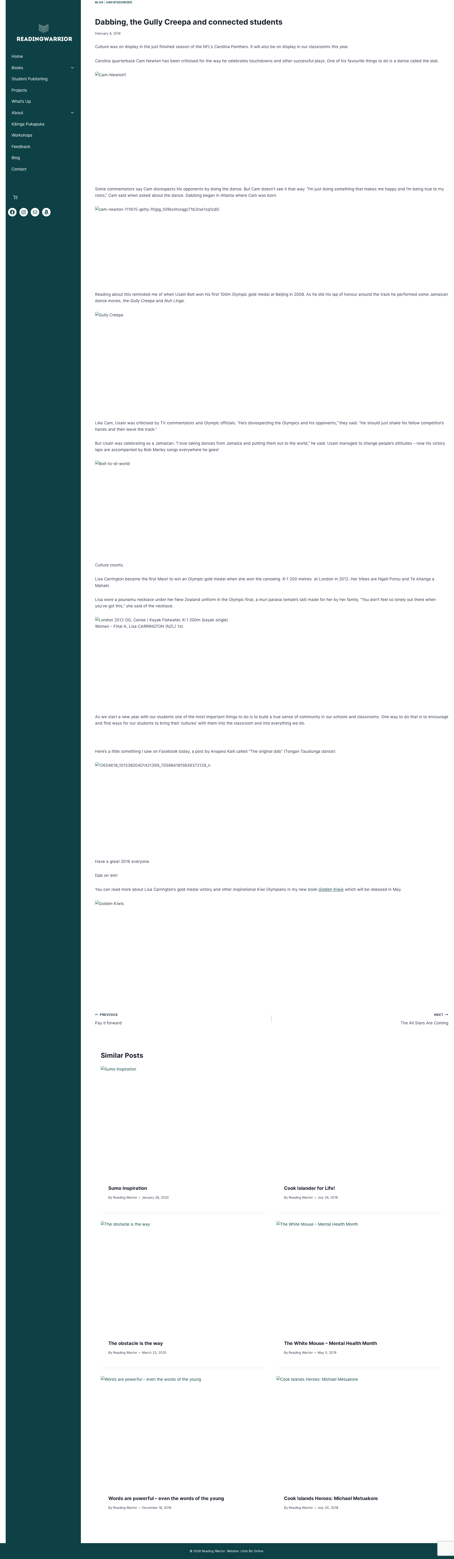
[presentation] (184, 1121)
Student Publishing (30, 78)
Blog (99, 2)
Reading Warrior (125, 1197)
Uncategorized (119, 2)
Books (17, 67)
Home (17, 56)
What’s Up (21, 101)
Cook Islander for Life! (309, 1188)
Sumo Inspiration (127, 1188)
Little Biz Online (251, 1551)
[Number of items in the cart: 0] (15, 197)
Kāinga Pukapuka (28, 124)
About (17, 112)
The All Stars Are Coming (424, 1019)
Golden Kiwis (331, 889)
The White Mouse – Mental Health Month (330, 1343)
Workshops (22, 135)
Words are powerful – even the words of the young (166, 1498)
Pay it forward (108, 1019)
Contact (19, 169)
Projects (19, 90)
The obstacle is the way (135, 1343)
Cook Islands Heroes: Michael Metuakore (331, 1498)
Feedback (21, 146)
